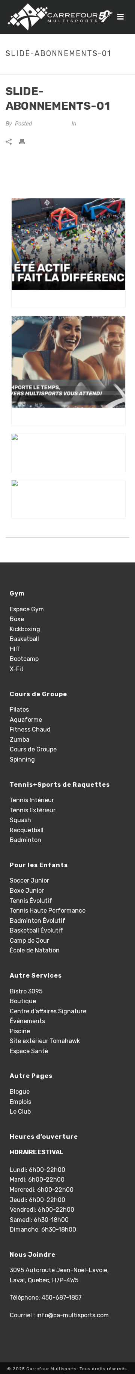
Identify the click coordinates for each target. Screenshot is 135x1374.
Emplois (20, 1101)
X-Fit (17, 669)
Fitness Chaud (30, 729)
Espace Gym (27, 609)
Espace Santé (29, 1051)
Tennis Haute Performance (48, 910)
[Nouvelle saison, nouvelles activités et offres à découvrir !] (68, 490)
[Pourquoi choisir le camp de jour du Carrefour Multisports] (68, 244)
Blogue (20, 1091)
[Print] (26, 142)
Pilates (19, 709)
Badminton (25, 839)
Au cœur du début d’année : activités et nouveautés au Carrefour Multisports (70, 416)
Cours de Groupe (33, 749)
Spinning (22, 759)
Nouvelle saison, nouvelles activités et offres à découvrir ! (70, 509)
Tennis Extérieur (33, 810)
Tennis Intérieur (32, 800)
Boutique (23, 1001)
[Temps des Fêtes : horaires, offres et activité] (68, 444)
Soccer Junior (29, 880)
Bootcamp (24, 658)
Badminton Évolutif (37, 920)
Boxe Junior (27, 890)
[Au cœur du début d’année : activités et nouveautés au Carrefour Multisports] (68, 362)
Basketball (24, 638)
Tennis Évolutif (31, 900)
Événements (27, 1021)
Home (35, 69)
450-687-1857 (62, 1297)
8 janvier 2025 (51, 124)
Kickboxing (25, 629)
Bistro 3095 (26, 991)
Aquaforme (26, 719)
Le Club (20, 1111)
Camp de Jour (29, 940)
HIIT (15, 649)
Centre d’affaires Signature (48, 1011)
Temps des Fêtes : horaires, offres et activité (70, 463)
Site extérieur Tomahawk (45, 1040)
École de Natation (35, 950)
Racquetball (27, 830)
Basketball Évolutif (36, 930)
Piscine (20, 1031)
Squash (20, 820)
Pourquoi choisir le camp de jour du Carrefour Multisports (70, 298)
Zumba (19, 739)
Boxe (17, 619)
